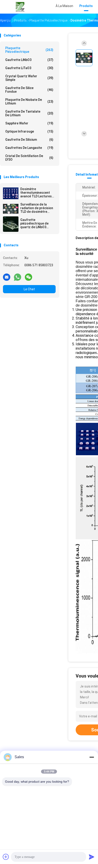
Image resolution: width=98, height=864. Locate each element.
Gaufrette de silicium (29, 139)
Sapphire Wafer (29, 123)
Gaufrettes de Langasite (29, 148)
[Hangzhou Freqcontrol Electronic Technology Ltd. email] (6, 277)
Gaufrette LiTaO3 (29, 68)
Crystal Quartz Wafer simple (29, 78)
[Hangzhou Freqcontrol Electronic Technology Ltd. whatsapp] (17, 277)
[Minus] (91, 757)
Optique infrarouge (29, 131)
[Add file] (6, 857)
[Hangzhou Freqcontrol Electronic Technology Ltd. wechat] (28, 277)
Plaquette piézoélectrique (29, 49)
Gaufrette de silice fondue (29, 89)
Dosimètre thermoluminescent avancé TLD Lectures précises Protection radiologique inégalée (36, 192)
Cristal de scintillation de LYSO (29, 157)
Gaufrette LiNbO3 (29, 60)
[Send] (91, 857)
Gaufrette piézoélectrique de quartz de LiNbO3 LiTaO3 (34, 223)
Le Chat (29, 289)
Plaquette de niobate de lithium (29, 101)
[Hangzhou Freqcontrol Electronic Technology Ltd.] (20, 6)
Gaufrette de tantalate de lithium (29, 113)
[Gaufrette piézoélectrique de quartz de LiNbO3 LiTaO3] (10, 224)
